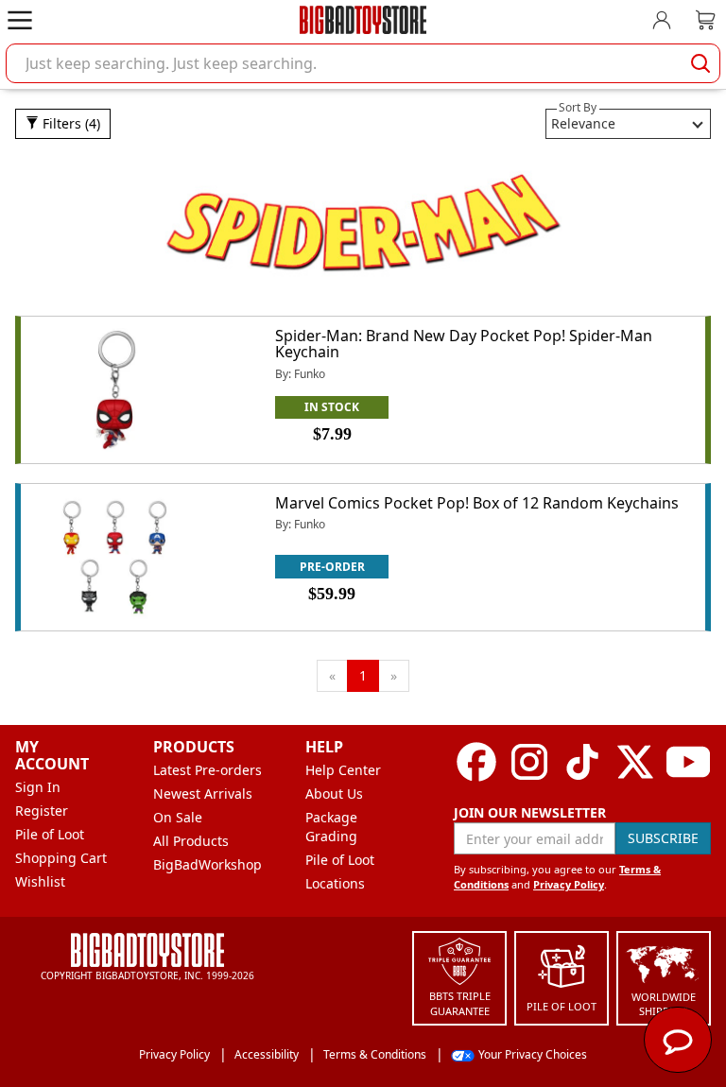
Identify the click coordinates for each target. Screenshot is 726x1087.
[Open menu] (20, 20)
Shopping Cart (61, 858)
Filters (69, 123)
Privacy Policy (568, 884)
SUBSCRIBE (663, 838)
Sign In (37, 787)
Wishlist (40, 881)
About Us (334, 793)
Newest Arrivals (202, 793)
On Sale (177, 817)
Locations (335, 883)
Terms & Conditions (374, 1054)
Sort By (577, 107)
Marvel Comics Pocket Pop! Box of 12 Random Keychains (477, 502)
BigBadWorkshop (207, 864)
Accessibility (266, 1054)
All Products (191, 841)
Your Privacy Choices (532, 1054)
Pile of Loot (49, 834)
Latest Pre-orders (207, 770)
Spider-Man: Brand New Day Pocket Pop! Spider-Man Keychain (463, 344)
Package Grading (331, 826)
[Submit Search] (700, 63)
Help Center (343, 770)
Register (41, 811)
